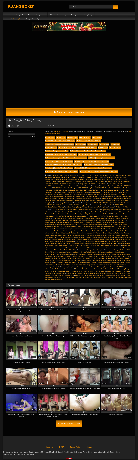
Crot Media (103, 190)
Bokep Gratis (95, 212)
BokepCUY (122, 179)
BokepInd (48, 184)
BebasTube (65, 177)
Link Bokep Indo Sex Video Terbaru (75, 229)
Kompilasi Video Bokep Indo (72, 226)
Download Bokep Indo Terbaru (110, 218)
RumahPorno (68, 203)
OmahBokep (96, 198)
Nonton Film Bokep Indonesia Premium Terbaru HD (72, 248)
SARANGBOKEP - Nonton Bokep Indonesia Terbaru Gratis (94, 168)
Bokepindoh (92, 184)
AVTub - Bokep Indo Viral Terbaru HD (89, 140)
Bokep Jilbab (73, 137)
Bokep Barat (54, 15)
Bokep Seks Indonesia (59, 218)
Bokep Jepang (40, 15)
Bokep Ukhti (97, 137)
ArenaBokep (73, 175)
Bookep (72, 190)
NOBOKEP (70, 198)
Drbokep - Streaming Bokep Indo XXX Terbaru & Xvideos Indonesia (66, 158)
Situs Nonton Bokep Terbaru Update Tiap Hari (100, 258)
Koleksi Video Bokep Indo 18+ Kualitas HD (74, 224)
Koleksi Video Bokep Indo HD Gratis (100, 224)
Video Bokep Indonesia (103, 275)
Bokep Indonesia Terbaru (120, 214)
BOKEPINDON (102, 184)
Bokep (30, 15)
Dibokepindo (112, 190)
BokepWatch (49, 190)
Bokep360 (48, 179)
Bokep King (110, 177)
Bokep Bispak (82, 144)
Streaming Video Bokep (79, 271)
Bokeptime (74, 188)
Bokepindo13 (64, 184)
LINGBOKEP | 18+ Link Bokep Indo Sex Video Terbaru (93, 161)
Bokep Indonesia (52, 147)
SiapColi (120, 203)
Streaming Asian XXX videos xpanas (114, 265)
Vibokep (102, 205)
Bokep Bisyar (94, 144)
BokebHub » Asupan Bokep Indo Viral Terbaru (60, 144)
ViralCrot (68, 207)
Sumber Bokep (71, 273)
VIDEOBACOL (118, 205)
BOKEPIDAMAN (100, 181)
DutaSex (56, 192)
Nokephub (78, 198)
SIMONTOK (48, 205)
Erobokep (63, 192)
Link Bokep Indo (57, 229)
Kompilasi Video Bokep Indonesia (92, 226)
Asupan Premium (92, 175)
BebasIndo (56, 177)
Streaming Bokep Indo (68, 267)
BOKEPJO (120, 184)
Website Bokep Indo (124, 277)
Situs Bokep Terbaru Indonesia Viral (73, 258)
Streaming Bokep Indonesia (84, 269)
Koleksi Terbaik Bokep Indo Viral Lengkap (99, 222)
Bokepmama (72, 186)
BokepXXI (66, 190)
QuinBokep (116, 200)
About (52, 125)
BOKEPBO (81, 179)
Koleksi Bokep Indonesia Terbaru (73, 222)
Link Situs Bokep (56, 231)
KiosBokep (68, 196)
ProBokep (100, 200)
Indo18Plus (106, 192)
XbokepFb (96, 207)
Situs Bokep (67, 256)
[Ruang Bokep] (21, 6)
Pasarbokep (113, 198)
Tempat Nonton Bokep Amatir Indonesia (112, 273)
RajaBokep (124, 200)
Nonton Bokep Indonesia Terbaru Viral (62, 241)
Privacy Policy (75, 447)
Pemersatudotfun (50, 200)
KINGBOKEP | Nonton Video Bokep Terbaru (60, 161)
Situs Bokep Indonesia (105, 256)
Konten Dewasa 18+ (110, 226)
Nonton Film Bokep (125, 243)
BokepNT (88, 186)
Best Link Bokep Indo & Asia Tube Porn (68, 212)
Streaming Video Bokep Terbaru (55, 273)
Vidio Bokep (57, 277)
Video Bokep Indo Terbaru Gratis (63, 275)
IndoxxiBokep (68, 194)
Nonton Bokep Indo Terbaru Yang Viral (102, 235)
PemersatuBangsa (124, 198)
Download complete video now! (70, 112)
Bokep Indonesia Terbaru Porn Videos (57, 216)
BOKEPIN (109, 181)
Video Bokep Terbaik (118, 275)
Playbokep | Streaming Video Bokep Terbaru (60, 168)
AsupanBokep (104, 175)
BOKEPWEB (58, 190)
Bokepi (84, 181)
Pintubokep (60, 200)
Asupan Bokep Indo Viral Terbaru (111, 210)
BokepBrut (97, 179)
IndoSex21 (124, 192)
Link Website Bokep (84, 231)
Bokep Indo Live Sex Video (108, 212)
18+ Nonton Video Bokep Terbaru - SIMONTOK (60, 140)
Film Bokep (81, 220)
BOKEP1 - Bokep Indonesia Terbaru (57, 151)
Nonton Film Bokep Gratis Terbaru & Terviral (59, 245)
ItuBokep (90, 194)
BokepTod (90, 188)
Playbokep (77, 200)
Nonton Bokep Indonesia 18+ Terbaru (64, 239)
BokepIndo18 (73, 184)
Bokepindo (55, 184)
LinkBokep (110, 196)
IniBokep (76, 194)
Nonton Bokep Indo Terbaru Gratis (55, 235)
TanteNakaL (66, 205)
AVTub (112, 175)
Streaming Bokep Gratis (52, 267)
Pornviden (92, 200)
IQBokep (83, 194)
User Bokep (94, 205)
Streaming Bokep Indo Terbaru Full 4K (109, 267)
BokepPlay (95, 186)
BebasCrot (48, 177)
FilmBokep (79, 192)
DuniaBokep (48, 192)
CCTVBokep (88, 190)
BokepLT (63, 186)
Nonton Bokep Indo (112, 231)
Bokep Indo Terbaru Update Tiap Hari (79, 214)
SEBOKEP (105, 203)
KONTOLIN (93, 196)
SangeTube (85, 203)
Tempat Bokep (85, 205)
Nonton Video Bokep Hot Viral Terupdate (91, 250)
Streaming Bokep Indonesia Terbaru (105, 269)
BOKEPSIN (127, 186)
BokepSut (67, 188)
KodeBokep (84, 196)
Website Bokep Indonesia (53, 279)
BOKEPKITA (48, 186)
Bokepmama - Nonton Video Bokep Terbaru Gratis (61, 154)
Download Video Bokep (69, 220)
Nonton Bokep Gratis (98, 231)
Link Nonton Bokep (107, 229)
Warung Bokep (76, 207)
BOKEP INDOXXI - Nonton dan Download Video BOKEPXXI (78, 147)
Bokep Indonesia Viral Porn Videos (100, 216)
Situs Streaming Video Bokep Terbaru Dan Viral (87, 265)
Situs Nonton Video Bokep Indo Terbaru (69, 260)
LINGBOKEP (102, 196)
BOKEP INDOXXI (100, 177)
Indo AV (92, 192)
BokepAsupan (56, 179)
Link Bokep (122, 226)
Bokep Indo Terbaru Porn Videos (55, 214)
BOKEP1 (118, 177)
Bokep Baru (86, 212)
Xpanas (111, 207)
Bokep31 (125, 177)
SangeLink (77, 203)
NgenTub (48, 198)
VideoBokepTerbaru (51, 207)
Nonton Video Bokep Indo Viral (55, 252)
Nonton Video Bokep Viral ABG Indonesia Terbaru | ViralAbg (64, 164)
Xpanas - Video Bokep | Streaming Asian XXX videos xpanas (100, 171)
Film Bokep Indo (91, 220)
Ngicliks (63, 198)
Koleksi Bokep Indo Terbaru (53, 222)
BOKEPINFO (112, 184)
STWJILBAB (57, 205)
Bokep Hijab (16, 19)
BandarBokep (126, 175)
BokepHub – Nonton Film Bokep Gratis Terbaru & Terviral (88, 151)
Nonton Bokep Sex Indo (103, 241)
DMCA (61, 447)
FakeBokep (71, 192)
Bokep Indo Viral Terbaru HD (101, 214)
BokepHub (78, 181)
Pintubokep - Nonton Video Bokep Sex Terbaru (99, 164)
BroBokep (79, 190)
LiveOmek (118, 196)
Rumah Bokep (58, 203)
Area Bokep (64, 175)
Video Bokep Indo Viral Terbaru (85, 275)
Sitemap (89, 447)
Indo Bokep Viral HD (119, 220)
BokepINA (116, 181)
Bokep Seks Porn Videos (75, 218)
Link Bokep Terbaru (94, 229)
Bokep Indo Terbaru (125, 212)
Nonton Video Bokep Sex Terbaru (61, 254)
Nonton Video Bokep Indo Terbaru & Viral (118, 250)
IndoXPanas (48, 194)
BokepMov (80, 186)
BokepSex (120, 186)
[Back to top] (132, 454)
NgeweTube (56, 198)
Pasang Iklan (75, 15)
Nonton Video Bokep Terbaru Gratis (104, 254)
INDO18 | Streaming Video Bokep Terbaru (102, 158)
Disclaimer (49, 447)
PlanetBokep (69, 200)
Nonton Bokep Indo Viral (67, 237)
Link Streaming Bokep (70, 231)
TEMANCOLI (75, 205)
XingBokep (104, 207)
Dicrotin (119, 190)
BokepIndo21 (83, 184)
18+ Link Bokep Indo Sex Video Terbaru (64, 210)
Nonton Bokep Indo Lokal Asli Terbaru (89, 233)
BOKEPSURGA (58, 188)
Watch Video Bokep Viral (70, 277)
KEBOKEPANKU (120, 194)
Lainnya (64, 15)
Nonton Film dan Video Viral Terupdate (103, 248)
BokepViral (125, 188)
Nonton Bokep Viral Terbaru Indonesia (79, 243)
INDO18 (98, 192)
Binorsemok (73, 177)
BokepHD (62, 181)
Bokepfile (47, 181)
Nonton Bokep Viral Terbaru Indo (55, 243)
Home (10, 15)
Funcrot (86, 192)
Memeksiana (127, 196)
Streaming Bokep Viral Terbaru (60, 271)
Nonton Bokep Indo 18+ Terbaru (66, 233)
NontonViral (87, 198)
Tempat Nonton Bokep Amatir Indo (88, 273)
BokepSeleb (111, 186)
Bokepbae (65, 179)
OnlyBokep (104, 198)
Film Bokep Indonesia (105, 220)
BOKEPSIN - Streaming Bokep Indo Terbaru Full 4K (95, 154)
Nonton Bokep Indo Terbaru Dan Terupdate (116, 233)
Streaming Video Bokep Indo (97, 271)
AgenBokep (55, 175)
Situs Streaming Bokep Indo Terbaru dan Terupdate (69, 262)
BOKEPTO (82, 188)
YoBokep (127, 207)
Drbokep (126, 190)
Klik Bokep (76, 196)
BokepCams (106, 179)
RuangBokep (88, 15)
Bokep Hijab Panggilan (61, 131)
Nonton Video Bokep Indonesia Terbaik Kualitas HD (82, 252)
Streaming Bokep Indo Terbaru (86, 267)
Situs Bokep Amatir (79, 256)
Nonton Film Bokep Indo (82, 245)
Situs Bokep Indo (91, 256)
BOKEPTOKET (99, 188)
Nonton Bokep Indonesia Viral (84, 241)
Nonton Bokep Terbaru (119, 241)
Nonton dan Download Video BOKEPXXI (105, 243)
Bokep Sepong (85, 137)
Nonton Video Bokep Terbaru (82, 254)
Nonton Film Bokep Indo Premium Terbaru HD (106, 245)
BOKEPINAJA (125, 181)
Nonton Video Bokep (70, 250)
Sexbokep (113, 203)
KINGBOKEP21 (59, 196)
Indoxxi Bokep (58, 194)
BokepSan (103, 186)
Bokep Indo (19, 15)
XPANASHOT (119, 207)
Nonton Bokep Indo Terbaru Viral (78, 235)
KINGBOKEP (49, 196)
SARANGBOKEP (96, 203)
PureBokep (107, 200)
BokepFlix (55, 181)
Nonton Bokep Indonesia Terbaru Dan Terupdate (93, 239)
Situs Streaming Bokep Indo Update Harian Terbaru (103, 262)
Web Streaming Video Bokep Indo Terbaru (92, 277)
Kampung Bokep (108, 194)
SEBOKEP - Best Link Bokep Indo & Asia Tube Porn (62, 171)
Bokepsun (48, 188)
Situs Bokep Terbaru (119, 256)
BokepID (90, 181)
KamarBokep (98, 194)
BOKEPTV (117, 188)
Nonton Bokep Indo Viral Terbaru (86, 237)
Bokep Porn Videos (118, 216)
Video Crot (109, 205)
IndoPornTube (115, 192)
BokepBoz (89, 179)
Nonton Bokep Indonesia (106, 237)
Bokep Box (90, 177)
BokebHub (82, 177)
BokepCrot (114, 179)
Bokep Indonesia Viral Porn (78, 216)
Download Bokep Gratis (92, 218)
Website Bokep (87, 207)
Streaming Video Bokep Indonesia (118, 271)
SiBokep (127, 203)
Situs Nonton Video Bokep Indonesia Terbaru (97, 260)
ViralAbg (61, 207)
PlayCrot (85, 200)
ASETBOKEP (82, 175)
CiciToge (95, 190)
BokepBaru (73, 179)
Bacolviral (118, 175)
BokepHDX (69, 181)
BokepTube (109, 188)
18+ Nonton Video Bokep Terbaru (89, 210)
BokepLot (56, 186)
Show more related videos (69, 423)
